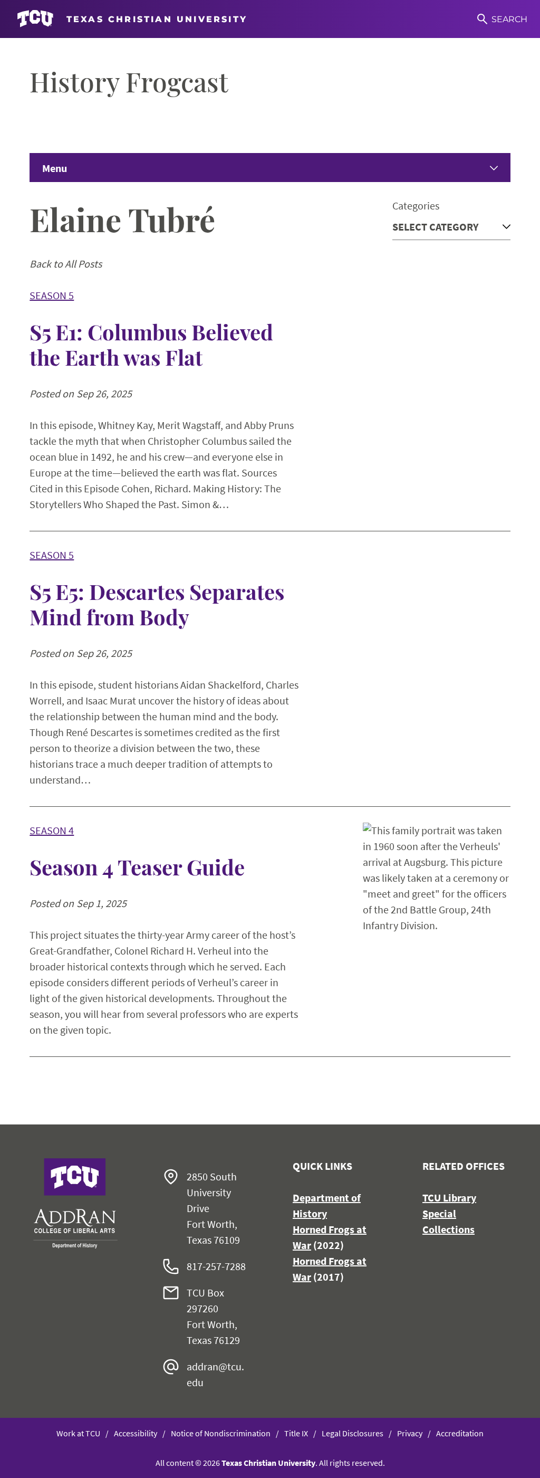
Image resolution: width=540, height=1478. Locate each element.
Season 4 (52, 830)
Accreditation (460, 1433)
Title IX (296, 1433)
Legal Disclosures (352, 1433)
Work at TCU (78, 1433)
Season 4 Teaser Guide (137, 867)
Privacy (409, 1433)
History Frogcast (129, 81)
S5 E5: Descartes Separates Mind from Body (157, 604)
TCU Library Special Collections (449, 1213)
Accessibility (135, 1433)
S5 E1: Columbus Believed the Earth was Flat (151, 344)
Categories (415, 205)
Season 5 (52, 295)
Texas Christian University (268, 1462)
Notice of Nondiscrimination (221, 1433)
